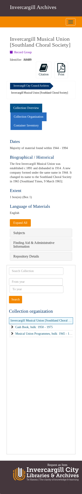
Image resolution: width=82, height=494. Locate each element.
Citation (44, 74)
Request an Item (57, 465)
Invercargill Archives (33, 7)
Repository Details (26, 256)
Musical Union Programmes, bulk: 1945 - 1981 (44, 333)
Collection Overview (26, 108)
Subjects (19, 233)
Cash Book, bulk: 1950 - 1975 (34, 327)
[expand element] (12, 327)
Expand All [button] (20, 222)
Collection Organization (28, 116)
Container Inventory (26, 125)
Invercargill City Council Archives (31, 85)
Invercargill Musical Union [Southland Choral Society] (44, 320)
